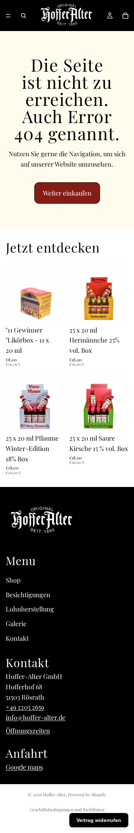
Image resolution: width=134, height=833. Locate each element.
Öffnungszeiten (28, 730)
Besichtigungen (28, 594)
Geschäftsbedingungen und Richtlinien (67, 809)
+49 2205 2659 (25, 707)
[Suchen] (23, 16)
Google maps (24, 767)
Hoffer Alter (54, 794)
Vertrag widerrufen (98, 820)
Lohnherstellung (30, 609)
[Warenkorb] (125, 16)
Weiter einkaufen (67, 193)
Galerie (16, 623)
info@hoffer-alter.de (35, 717)
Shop (13, 580)
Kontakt (17, 638)
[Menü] (8, 15)
